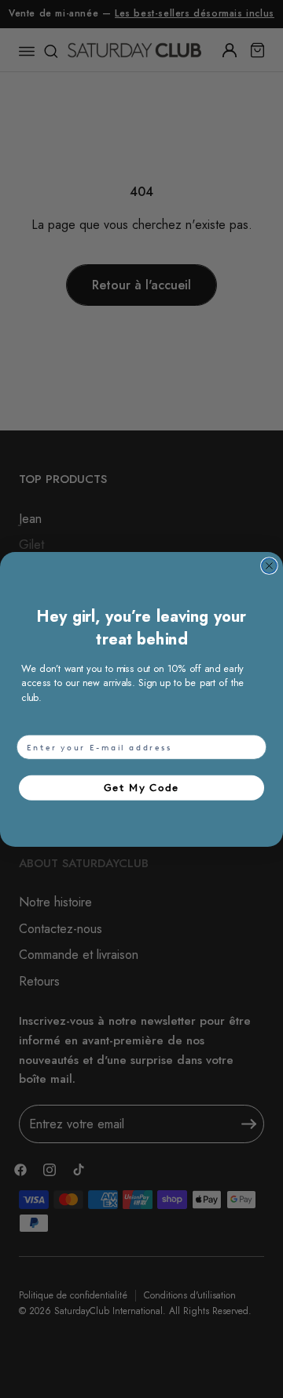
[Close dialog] (269, 565)
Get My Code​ (141, 787)
